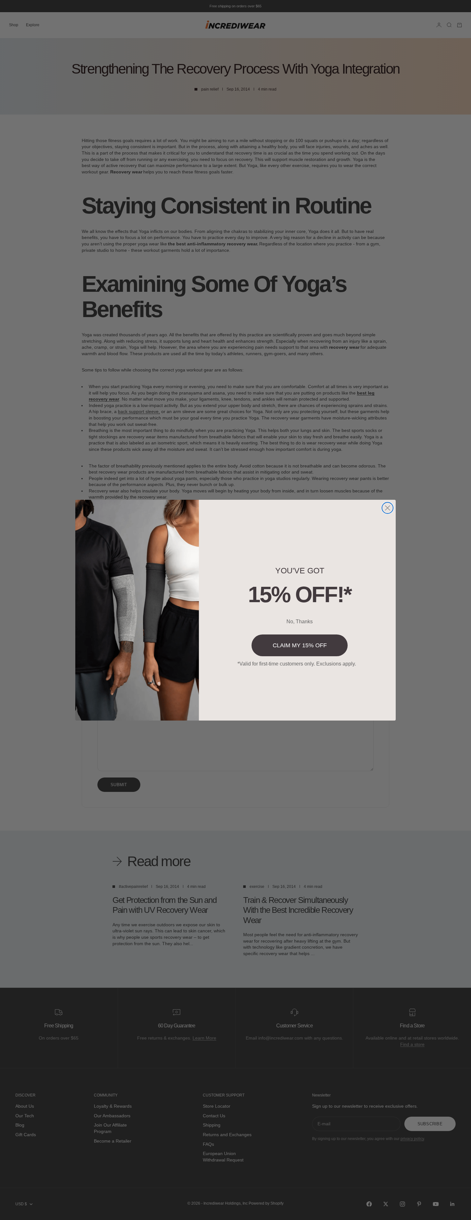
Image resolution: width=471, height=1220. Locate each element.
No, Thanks (299, 621)
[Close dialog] (387, 508)
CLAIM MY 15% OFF (300, 645)
